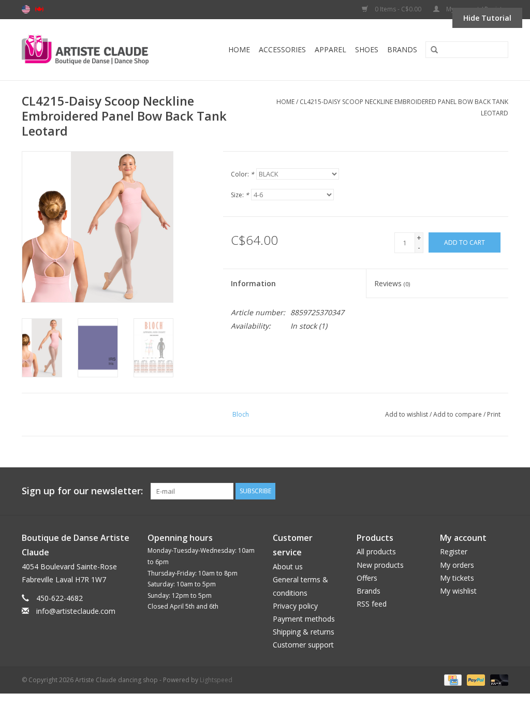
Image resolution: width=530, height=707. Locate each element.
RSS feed (372, 604)
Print (493, 414)
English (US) (26, 9)
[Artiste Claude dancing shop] (97, 50)
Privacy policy (295, 606)
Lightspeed (216, 679)
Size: (240, 194)
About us (288, 566)
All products (376, 551)
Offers (367, 578)
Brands (402, 49)
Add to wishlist (406, 414)
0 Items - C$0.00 (398, 9)
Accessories (282, 49)
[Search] (430, 50)
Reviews (392, 283)
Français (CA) (39, 9)
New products (380, 565)
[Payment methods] (451, 679)
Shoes (366, 49)
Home (239, 49)
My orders (457, 565)
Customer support (303, 645)
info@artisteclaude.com (75, 611)
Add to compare (458, 414)
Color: (242, 174)
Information (253, 283)
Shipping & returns (303, 632)
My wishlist (458, 591)
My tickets (457, 578)
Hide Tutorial (487, 18)
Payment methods (304, 619)
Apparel (330, 49)
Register (453, 551)
